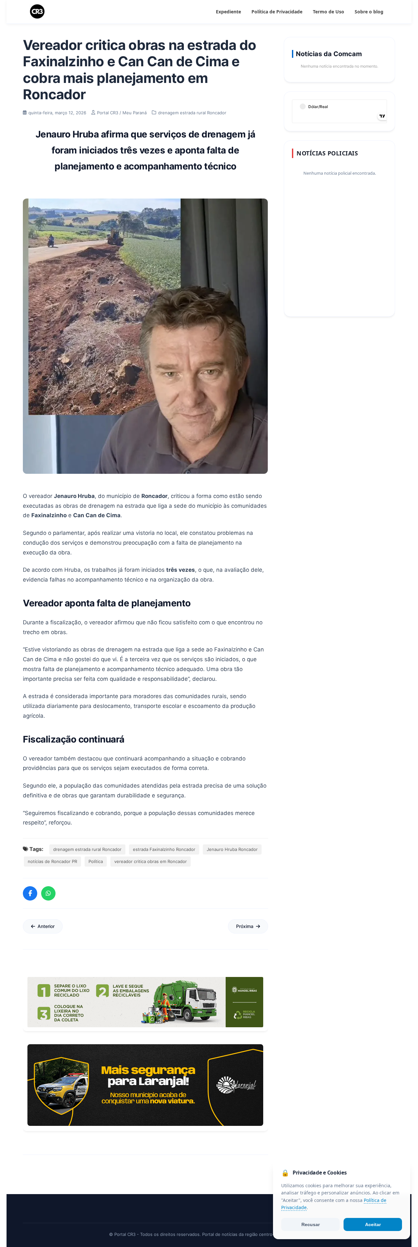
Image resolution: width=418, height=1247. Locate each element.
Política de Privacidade (276, 11)
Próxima (244, 926)
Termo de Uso (328, 11)
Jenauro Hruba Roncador (232, 849)
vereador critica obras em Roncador (150, 861)
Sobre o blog (369, 11)
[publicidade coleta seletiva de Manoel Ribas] (145, 1002)
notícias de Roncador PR (52, 861)
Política (95, 861)
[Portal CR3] (37, 12)
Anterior (46, 926)
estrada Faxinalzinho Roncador (164, 849)
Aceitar (373, 1224)
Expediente (228, 11)
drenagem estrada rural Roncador (87, 849)
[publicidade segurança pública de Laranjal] (145, 1085)
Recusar (310, 1224)
